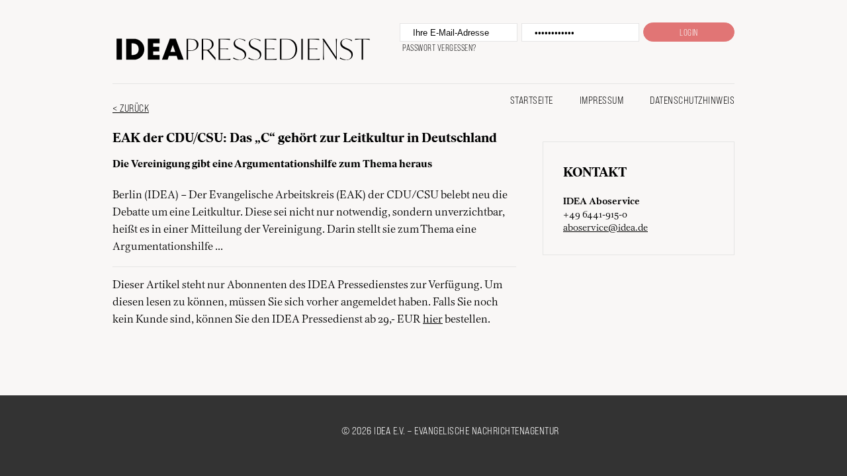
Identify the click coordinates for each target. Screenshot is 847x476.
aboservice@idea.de (605, 228)
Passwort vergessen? (439, 47)
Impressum (602, 99)
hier (433, 320)
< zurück (130, 107)
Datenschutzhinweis (692, 99)
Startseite (531, 99)
